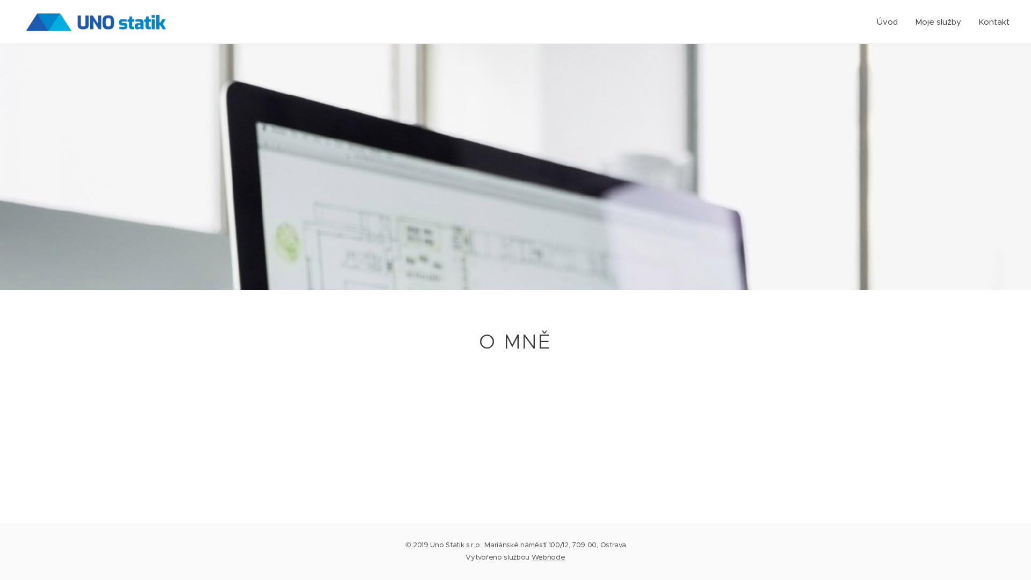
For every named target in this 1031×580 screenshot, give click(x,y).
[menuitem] (890, 22)
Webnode (548, 557)
